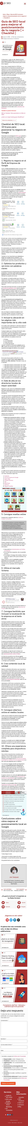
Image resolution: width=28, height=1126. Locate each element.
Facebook (6, 476)
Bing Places (7, 483)
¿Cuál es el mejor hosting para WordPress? (12, 117)
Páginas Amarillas (8, 486)
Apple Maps (7, 479)
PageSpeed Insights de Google (8, 784)
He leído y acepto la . (14, 1056)
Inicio (4, 14)
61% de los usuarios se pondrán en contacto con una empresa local (13, 759)
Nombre (3, 1038)
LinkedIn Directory (8, 480)
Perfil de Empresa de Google (11, 477)
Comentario (4, 1020)
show (14, 120)
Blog (8, 14)
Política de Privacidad (19, 1056)
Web (2, 1050)
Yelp (5, 482)
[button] (25, 3)
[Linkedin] (14, 920)
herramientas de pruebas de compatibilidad (13, 777)
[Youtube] (7, 920)
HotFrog (6, 484)
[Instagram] (18, 920)
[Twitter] (10, 920)
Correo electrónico (6, 1044)
